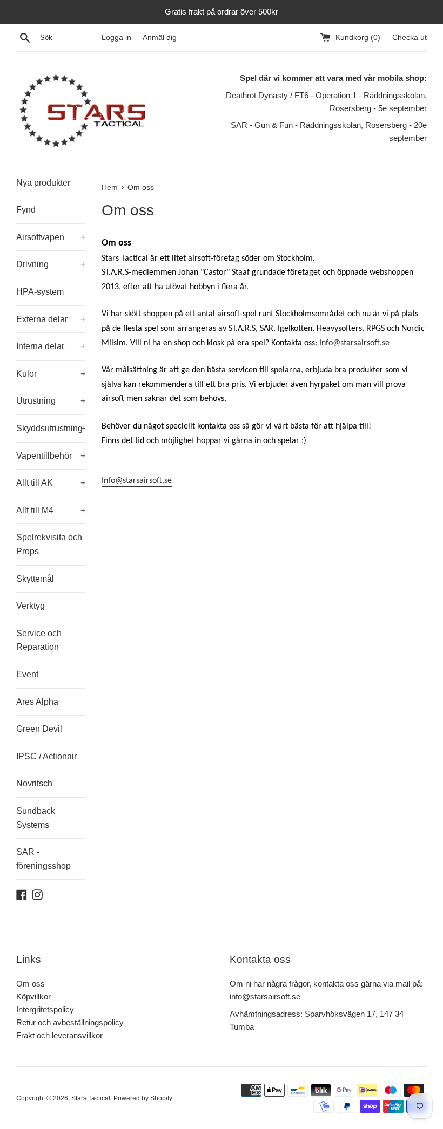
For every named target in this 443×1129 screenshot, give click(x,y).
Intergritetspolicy (45, 1009)
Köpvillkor (33, 996)
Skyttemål (35, 578)
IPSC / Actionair (46, 756)
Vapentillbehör (50, 455)
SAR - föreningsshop (43, 858)
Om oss (30, 983)
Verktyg (30, 605)
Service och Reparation (39, 640)
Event (27, 674)
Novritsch (34, 783)
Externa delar (50, 319)
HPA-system (40, 291)
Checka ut (409, 37)
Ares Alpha (37, 701)
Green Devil (39, 728)
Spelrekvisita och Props (49, 544)
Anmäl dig (160, 37)
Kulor (50, 373)
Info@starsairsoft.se (354, 343)
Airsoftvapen (50, 237)
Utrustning (50, 400)
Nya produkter (43, 182)
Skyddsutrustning (50, 428)
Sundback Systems (35, 817)
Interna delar (50, 346)
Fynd (26, 209)
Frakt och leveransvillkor (59, 1035)
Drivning (50, 264)
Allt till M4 (50, 510)
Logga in (116, 37)
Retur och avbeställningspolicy (70, 1022)
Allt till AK (50, 482)
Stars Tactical (90, 1098)
